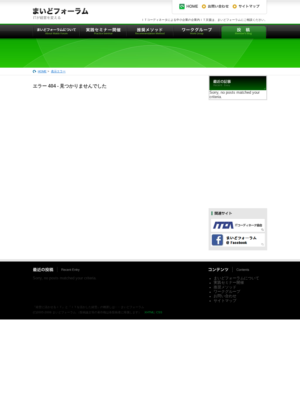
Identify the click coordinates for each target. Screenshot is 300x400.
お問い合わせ (225, 296)
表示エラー (58, 71)
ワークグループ (227, 291)
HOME (42, 71)
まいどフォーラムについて (236, 278)
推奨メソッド (225, 287)
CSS (159, 312)
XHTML (149, 312)
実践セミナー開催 (229, 282)
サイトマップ (225, 300)
